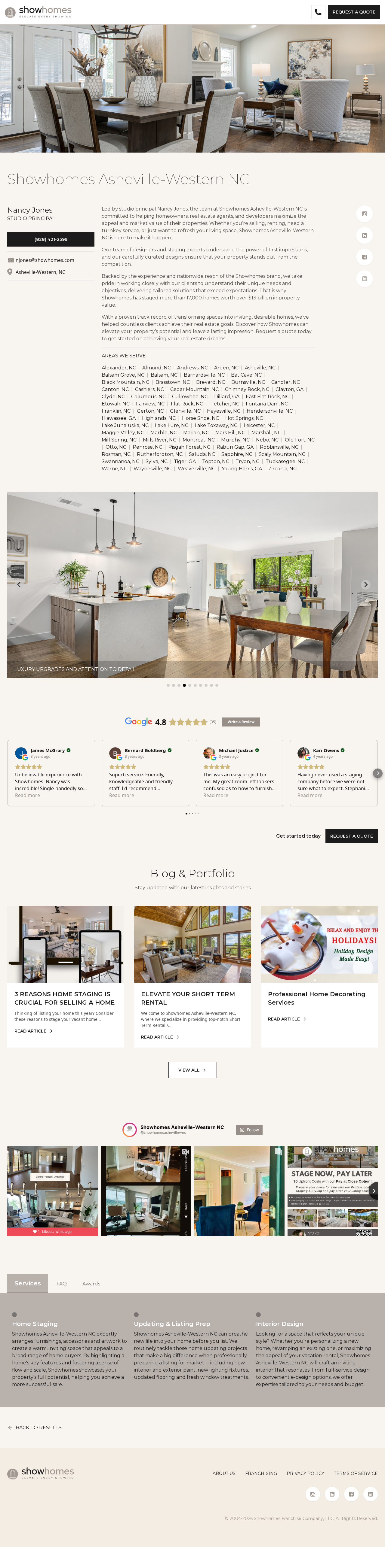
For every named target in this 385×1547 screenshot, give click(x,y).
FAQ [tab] (62, 1284)
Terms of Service (356, 1473)
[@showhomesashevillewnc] (130, 1130)
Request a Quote (354, 12)
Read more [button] (27, 795)
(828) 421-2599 (51, 239)
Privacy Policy (305, 1473)
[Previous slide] (19, 585)
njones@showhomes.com (45, 260)
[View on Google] (21, 753)
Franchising (261, 1473)
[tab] (168, 685)
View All (189, 1070)
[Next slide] (366, 585)
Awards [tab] (91, 1284)
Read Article (30, 1031)
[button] (7, 773)
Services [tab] (27, 1283)
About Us (224, 1473)
